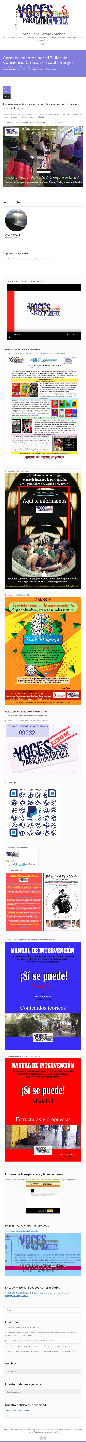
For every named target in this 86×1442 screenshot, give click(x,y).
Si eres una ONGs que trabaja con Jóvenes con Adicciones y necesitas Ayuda (36, 353)
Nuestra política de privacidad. (17, 1410)
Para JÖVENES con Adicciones (18, 471)
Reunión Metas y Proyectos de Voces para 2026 (25, 1341)
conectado (24, 259)
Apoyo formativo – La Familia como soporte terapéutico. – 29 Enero (32, 1346)
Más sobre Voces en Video (17, 1327)
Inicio (5, 67)
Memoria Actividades (28, 67)
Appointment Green (42, 1432)
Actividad (13, 67)
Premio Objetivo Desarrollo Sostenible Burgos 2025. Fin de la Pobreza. (34, 1351)
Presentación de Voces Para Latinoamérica (22, 1231)
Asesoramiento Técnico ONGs (19, 595)
